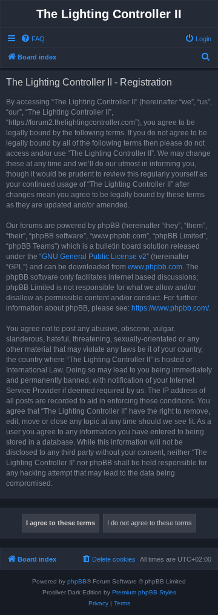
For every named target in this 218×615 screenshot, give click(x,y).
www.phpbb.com (155, 267)
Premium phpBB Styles (144, 592)
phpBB (77, 581)
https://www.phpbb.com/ (170, 308)
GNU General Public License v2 (94, 256)
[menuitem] (33, 39)
